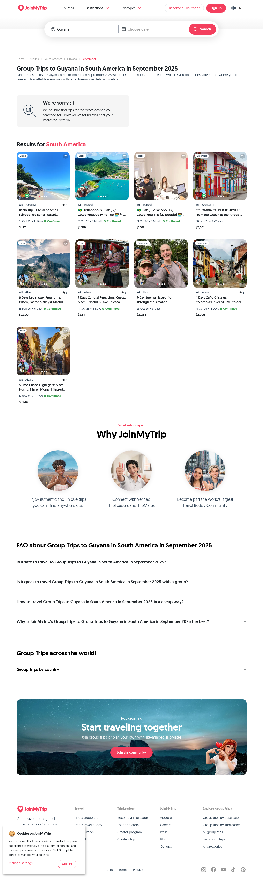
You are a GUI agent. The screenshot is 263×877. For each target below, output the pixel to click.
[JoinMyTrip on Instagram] (203, 869)
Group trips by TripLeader (221, 825)
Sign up (216, 8)
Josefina (30, 205)
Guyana (72, 59)
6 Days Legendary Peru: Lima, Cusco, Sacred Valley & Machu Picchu (41, 299)
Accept (67, 864)
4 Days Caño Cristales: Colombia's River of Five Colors (218, 299)
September (89, 59)
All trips (69, 8)
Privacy (138, 870)
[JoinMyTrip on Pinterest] (243, 869)
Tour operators (128, 825)
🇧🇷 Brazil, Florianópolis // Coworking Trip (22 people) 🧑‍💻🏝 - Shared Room (159, 212)
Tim (145, 292)
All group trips (213, 832)
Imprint (108, 870)
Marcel (88, 205)
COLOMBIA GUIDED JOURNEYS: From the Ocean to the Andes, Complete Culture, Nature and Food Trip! (218, 212)
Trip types (128, 8)
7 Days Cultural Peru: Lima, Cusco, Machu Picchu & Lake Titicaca (102, 299)
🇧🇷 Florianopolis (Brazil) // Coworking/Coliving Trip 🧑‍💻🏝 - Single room (101, 212)
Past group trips (214, 839)
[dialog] (44, 849)
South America (53, 59)
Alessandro (209, 205)
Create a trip (126, 839)
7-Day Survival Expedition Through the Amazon (155, 299)
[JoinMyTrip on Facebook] (213, 869)
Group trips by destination (222, 817)
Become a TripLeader (184, 8)
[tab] (39, 196)
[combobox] (87, 29)
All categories (212, 846)
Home (21, 59)
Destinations (94, 8)
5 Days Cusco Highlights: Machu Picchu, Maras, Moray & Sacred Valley (42, 387)
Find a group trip (86, 817)
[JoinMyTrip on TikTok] (233, 869)
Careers (165, 825)
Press (163, 832)
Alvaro (29, 292)
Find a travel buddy (88, 825)
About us (166, 817)
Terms (123, 870)
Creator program (129, 832)
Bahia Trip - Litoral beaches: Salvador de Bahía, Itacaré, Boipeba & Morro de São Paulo (41, 212)
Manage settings (21, 863)
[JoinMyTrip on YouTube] (223, 869)
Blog (163, 839)
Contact (166, 846)
